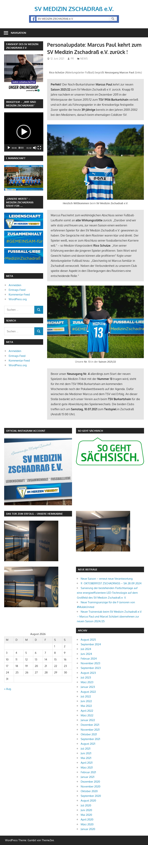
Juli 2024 (86, 649)
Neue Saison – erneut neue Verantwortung (107, 578)
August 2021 (88, 743)
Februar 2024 (89, 658)
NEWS (84, 58)
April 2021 (87, 762)
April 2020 (87, 819)
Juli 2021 (85, 748)
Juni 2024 (86, 654)
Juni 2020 (86, 810)
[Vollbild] (39, 148)
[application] (23, 132)
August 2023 (88, 673)
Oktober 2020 (89, 791)
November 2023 (90, 663)
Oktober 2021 (89, 734)
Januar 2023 (88, 687)
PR (72, 58)
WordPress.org (18, 299)
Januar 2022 (88, 720)
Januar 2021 (87, 777)
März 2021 (87, 767)
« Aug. (8, 689)
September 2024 (91, 644)
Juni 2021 (86, 753)
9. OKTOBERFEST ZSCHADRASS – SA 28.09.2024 (111, 583)
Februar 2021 (88, 772)
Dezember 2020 (90, 781)
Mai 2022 (86, 706)
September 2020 (91, 796)
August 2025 (88, 639)
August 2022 (88, 691)
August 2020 (88, 800)
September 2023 (91, 668)
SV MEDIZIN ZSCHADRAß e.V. (74, 8)
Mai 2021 (86, 758)
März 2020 (87, 824)
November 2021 (90, 729)
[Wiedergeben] (9, 148)
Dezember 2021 (90, 724)
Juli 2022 (86, 696)
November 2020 (90, 786)
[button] (23, 132)
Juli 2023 (86, 677)
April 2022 (87, 710)
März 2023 (87, 682)
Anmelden (15, 285)
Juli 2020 (86, 805)
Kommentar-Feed (19, 294)
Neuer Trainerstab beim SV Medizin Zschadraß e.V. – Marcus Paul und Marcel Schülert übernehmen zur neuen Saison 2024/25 (109, 616)
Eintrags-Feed (17, 290)
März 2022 (87, 715)
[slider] (21, 148)
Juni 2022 (86, 701)
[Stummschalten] (34, 148)
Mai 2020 (86, 814)
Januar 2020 (88, 829)
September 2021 (90, 739)
